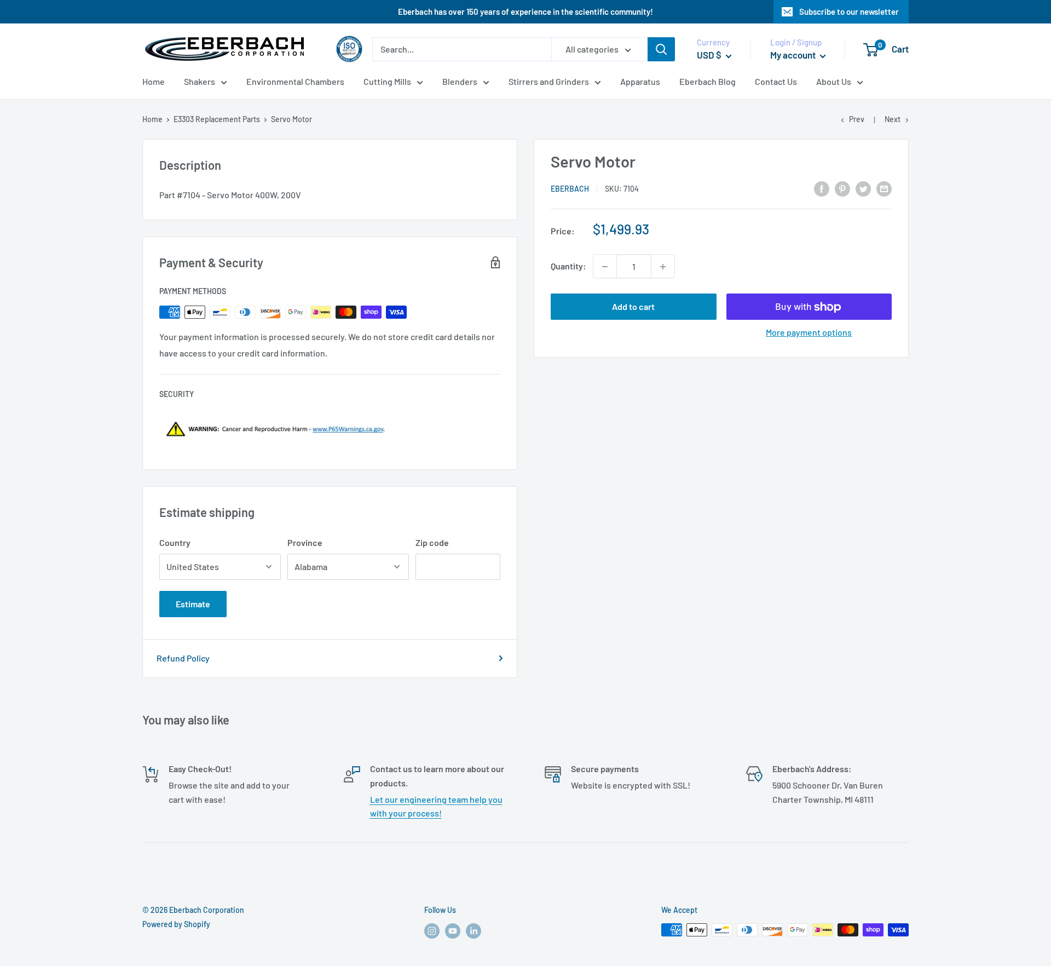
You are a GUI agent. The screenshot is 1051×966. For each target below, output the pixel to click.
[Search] (661, 49)
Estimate (193, 604)
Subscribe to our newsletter (849, 11)
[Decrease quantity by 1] (604, 266)
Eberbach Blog (707, 81)
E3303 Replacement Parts (217, 119)
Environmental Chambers (295, 81)
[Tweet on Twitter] (863, 188)
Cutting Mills (387, 81)
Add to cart (633, 307)
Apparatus (640, 81)
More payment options (809, 332)
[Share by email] (884, 188)
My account (793, 54)
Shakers (199, 81)
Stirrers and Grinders (549, 81)
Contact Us (776, 81)
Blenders (459, 81)
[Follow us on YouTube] (452, 931)
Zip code (432, 542)
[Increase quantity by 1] (662, 266)
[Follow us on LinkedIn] (473, 931)
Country (174, 542)
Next (892, 119)
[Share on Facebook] (821, 188)
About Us (833, 81)
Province (304, 542)
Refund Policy (183, 658)
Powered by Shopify (176, 924)
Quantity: (568, 266)
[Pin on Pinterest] (842, 188)
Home (153, 81)
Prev (856, 119)
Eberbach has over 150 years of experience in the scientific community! (525, 11)
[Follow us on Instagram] (432, 931)
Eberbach (570, 188)
